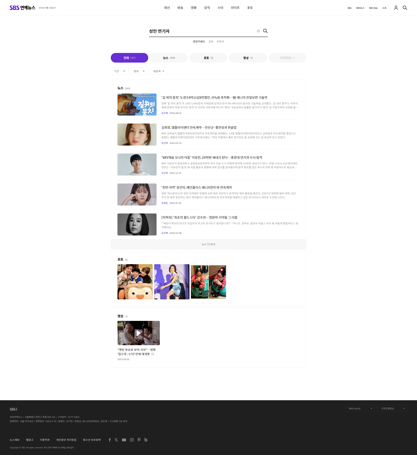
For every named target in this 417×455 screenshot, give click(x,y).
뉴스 (169, 58)
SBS (349, 8)
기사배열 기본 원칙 (118, 421)
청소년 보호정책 (92, 440)
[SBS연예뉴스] (22, 8)
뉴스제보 (15, 440)
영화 (210, 41)
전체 (130, 58)
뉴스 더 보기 (208, 244)
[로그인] (396, 8)
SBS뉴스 (360, 8)
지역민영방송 (387, 408)
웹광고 (29, 440)
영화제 (220, 41)
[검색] (405, 8)
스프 (384, 8)
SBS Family (354, 408)
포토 (208, 58)
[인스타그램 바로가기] (132, 440)
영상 (248, 58)
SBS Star (373, 8)
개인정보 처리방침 (66, 440)
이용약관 (45, 440)
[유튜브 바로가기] (124, 440)
